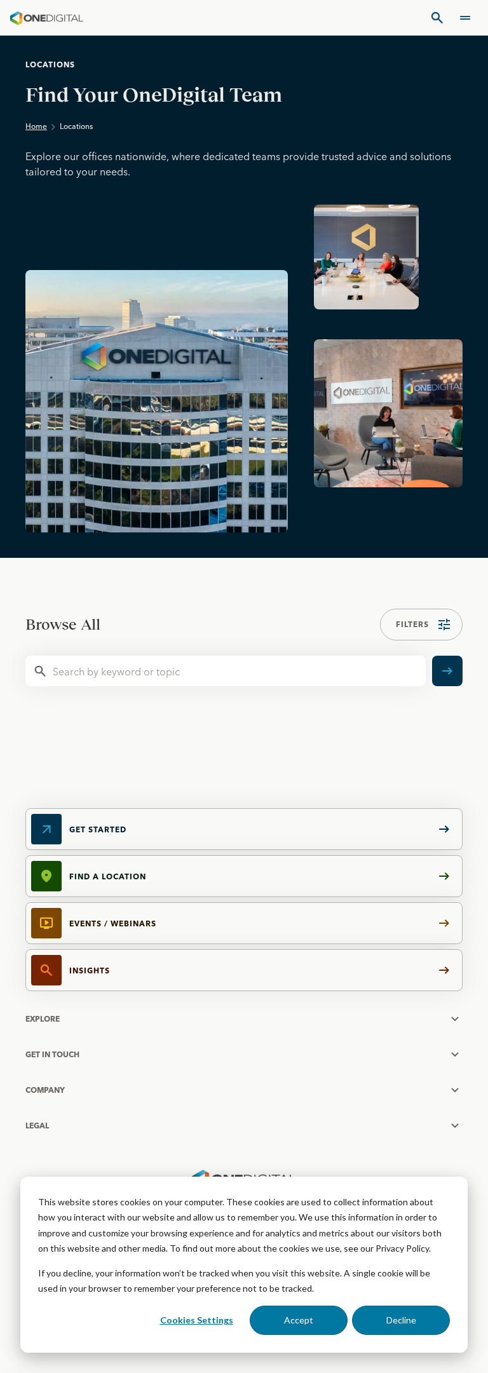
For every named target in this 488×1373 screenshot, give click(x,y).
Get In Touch (52, 1054)
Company (45, 1090)
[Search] (437, 17)
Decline (401, 1320)
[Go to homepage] (46, 18)
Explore (42, 1019)
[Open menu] (465, 17)
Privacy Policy (402, 1248)
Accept (298, 1320)
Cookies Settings (196, 1320)
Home (36, 126)
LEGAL (37, 1125)
